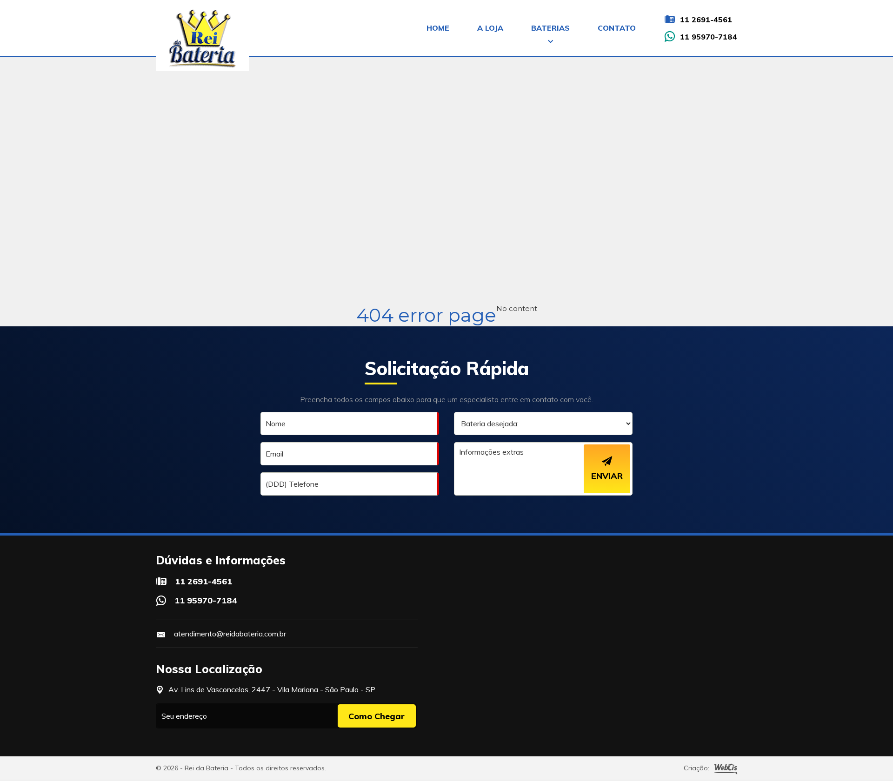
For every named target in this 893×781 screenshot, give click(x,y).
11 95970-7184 (708, 36)
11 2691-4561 (706, 19)
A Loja (490, 28)
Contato (617, 28)
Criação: (696, 768)
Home (438, 28)
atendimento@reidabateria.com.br (230, 633)
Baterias (550, 28)
